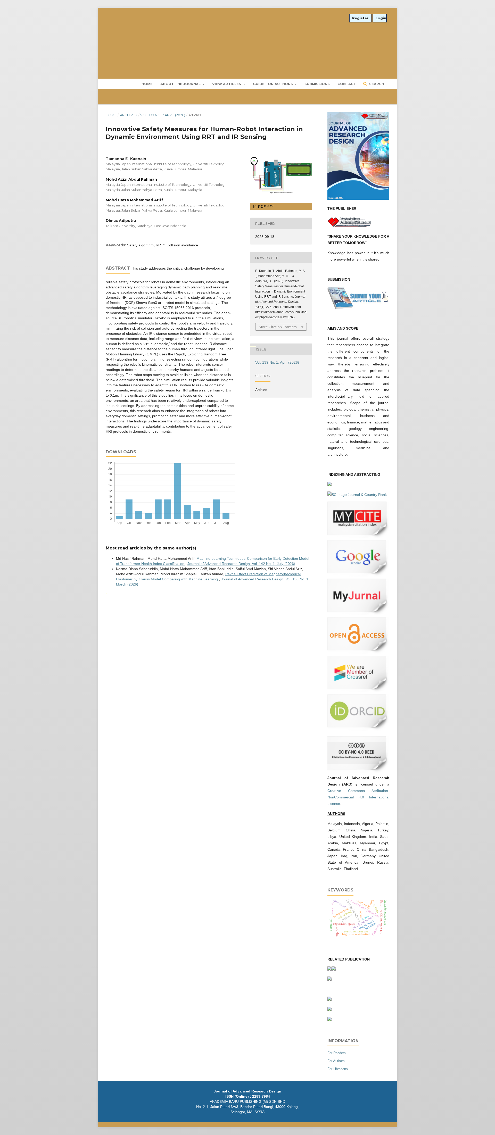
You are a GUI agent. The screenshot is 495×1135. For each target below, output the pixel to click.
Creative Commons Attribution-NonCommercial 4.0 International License (358, 797)
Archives (128, 115)
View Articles (227, 84)
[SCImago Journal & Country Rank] (357, 495)
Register (360, 18)
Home (147, 84)
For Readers (336, 1053)
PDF (265, 206)
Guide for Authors (273, 84)
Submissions (317, 84)
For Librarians (337, 1069)
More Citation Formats (277, 327)
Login (381, 18)
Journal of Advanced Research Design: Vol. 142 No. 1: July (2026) (241, 564)
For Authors (336, 1061)
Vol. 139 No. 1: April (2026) (162, 115)
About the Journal (181, 84)
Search (376, 84)
